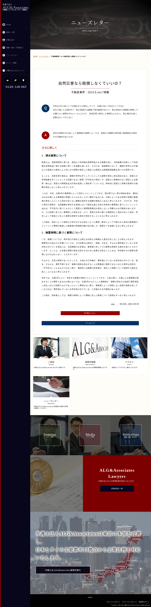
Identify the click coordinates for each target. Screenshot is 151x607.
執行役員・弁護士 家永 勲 (129, 304)
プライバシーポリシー (129, 602)
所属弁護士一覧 (117, 488)
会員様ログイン (144, 602)
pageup (90, 597)
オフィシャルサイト (113, 602)
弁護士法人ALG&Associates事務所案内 (63, 570)
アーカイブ (90, 323)
